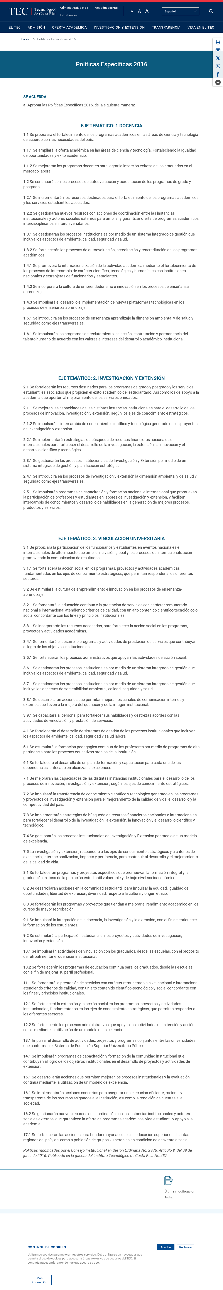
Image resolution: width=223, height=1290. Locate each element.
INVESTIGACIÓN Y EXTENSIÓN (119, 27)
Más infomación (39, 1280)
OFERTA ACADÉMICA (69, 27)
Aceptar (165, 1247)
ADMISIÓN (36, 27)
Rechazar (185, 1247)
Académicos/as (106, 7)
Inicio (25, 39)
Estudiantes (68, 15)
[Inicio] (32, 11)
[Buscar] (211, 12)
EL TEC (15, 27)
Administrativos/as (74, 7)
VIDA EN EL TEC (201, 27)
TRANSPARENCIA (166, 27)
